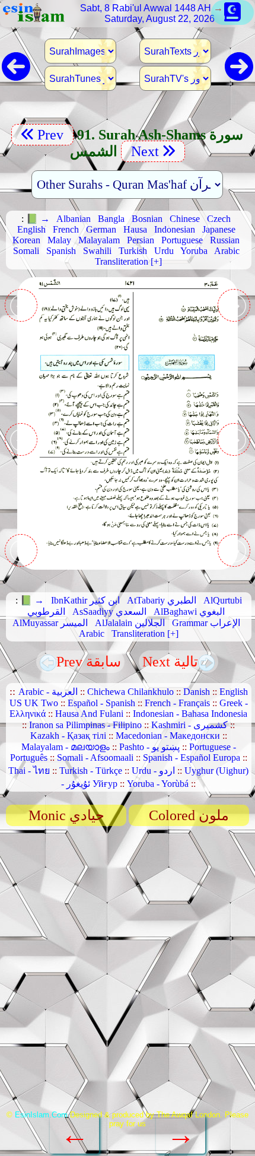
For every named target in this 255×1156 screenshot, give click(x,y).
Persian (140, 240)
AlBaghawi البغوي (189, 611)
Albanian (73, 219)
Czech (219, 219)
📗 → (38, 219)
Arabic (227, 251)
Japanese (218, 229)
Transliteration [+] (128, 261)
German (101, 229)
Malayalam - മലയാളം (65, 747)
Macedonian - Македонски (168, 736)
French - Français (177, 703)
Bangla (111, 219)
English (31, 229)
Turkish (133, 251)
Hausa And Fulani (89, 714)
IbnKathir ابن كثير (85, 600)
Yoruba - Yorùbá (158, 784)
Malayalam (99, 240)
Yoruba (194, 251)
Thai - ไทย (29, 771)
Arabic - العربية (48, 692)
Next (143, 151)
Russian (225, 240)
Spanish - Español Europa (191, 757)
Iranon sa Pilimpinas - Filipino (85, 725)
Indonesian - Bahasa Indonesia (190, 714)
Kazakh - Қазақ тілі (68, 736)
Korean (26, 240)
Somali (26, 251)
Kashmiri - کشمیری (189, 725)
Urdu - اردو (153, 771)
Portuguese (182, 240)
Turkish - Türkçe (90, 771)
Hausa (135, 229)
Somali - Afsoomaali (95, 757)
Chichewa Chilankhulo (130, 692)
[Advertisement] (127, 972)
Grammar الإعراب (206, 623)
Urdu (164, 251)
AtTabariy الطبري (161, 600)
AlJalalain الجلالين (130, 623)
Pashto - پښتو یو (149, 747)
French (66, 229)
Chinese (185, 219)
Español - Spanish (101, 703)
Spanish (61, 251)
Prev (52, 134)
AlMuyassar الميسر (50, 623)
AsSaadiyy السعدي (109, 611)
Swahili (97, 251)
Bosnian (147, 219)
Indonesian (174, 229)
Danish (196, 692)
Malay (59, 240)
